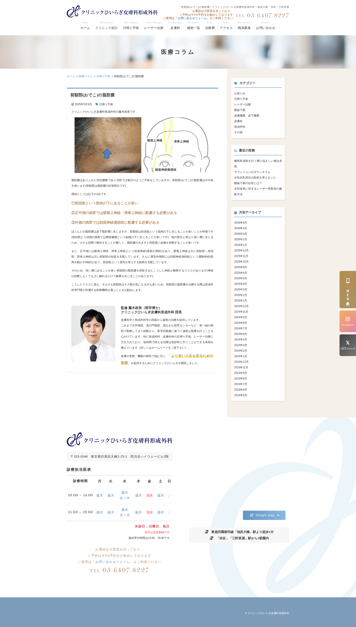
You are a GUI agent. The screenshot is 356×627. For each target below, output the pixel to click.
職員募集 (244, 25)
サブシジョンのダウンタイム (252, 171)
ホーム (85, 25)
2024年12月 (241, 306)
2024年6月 (240, 333)
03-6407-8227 (119, 570)
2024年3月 (240, 345)
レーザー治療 (154, 25)
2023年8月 (240, 378)
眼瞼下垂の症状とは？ (248, 183)
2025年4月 (240, 283)
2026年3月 (240, 233)
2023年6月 (240, 389)
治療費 (210, 25)
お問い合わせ (266, 25)
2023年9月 (240, 372)
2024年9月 (240, 317)
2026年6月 (240, 222)
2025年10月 (241, 261)
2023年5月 (240, 395)
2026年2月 (240, 239)
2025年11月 (241, 256)
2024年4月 (240, 339)
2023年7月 (240, 384)
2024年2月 (240, 350)
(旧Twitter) (348, 348)
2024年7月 (240, 328)
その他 (238, 132)
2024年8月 (240, 322)
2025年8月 (240, 267)
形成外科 (239, 126)
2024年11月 (241, 311)
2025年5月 (240, 278)
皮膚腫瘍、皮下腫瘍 (246, 115)
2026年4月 (240, 228)
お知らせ (239, 93)
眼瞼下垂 (239, 110)
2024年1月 (240, 356)
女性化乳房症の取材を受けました (255, 177)
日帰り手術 (131, 25)
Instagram (348, 324)
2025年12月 (241, 250)
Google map (265, 515)
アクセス (226, 25)
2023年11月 (241, 367)
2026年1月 (240, 244)
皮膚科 (238, 121)
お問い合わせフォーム (112, 562)
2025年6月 (240, 272)
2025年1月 (240, 300)
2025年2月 (240, 295)
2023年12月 (241, 361)
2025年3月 (240, 289)
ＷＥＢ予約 (348, 294)
